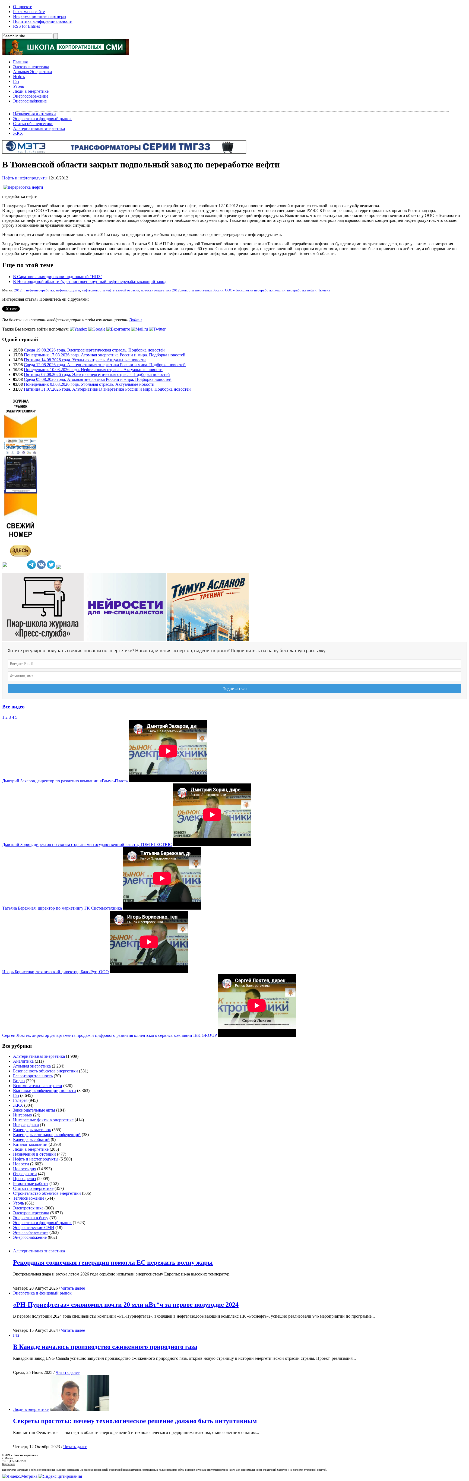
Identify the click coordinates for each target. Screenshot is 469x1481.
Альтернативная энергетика (39, 128)
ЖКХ (18, 133)
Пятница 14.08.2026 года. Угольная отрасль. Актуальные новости (85, 359)
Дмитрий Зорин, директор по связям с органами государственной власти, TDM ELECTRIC (87, 844)
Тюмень (324, 290)
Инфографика (26, 1124)
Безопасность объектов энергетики (45, 1071)
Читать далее (73, 1288)
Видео (19, 1080)
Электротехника (28, 1208)
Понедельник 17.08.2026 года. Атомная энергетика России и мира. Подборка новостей (104, 355)
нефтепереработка (40, 290)
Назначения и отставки (34, 113)
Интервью (22, 1115)
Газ (16, 81)
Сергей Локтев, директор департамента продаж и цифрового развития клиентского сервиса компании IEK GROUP (109, 1035)
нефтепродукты (68, 290)
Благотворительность (33, 1076)
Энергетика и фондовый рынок (42, 118)
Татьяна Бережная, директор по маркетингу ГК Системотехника (62, 908)
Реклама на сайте (29, 11)
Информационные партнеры (39, 16)
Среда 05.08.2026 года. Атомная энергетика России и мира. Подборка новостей (98, 379)
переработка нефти (301, 290)
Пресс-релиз (24, 1178)
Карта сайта (8, 1464)
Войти (135, 320)
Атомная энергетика (32, 1066)
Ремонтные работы (30, 1183)
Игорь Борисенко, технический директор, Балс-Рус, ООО (55, 971)
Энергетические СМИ (33, 1227)
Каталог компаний (30, 1144)
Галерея (20, 1100)
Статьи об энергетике (33, 123)
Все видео (13, 707)
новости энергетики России (202, 290)
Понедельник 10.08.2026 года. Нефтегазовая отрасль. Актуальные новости (93, 369)
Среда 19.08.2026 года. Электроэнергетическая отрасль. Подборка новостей (94, 350)
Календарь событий (31, 1139)
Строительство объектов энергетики (47, 1193)
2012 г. (19, 290)
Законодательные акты (34, 1110)
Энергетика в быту (30, 1217)
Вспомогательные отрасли (37, 1085)
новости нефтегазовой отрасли (115, 290)
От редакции (25, 1173)
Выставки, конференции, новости (44, 1090)
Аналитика (23, 1061)
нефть (86, 290)
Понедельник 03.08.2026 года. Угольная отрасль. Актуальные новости (89, 384)
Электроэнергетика (31, 66)
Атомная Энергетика (32, 71)
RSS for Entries (26, 26)
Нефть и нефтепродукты (24, 178)
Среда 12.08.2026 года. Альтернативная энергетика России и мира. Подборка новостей (105, 364)
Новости (21, 1164)
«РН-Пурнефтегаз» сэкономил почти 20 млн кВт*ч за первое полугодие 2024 (126, 1304)
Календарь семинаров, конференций (47, 1134)
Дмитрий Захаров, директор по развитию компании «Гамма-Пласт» (65, 781)
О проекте (22, 6)
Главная (20, 62)
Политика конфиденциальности (42, 21)
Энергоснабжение (30, 101)
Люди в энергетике (31, 91)
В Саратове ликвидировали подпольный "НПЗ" (57, 276)
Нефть (19, 76)
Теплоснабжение (28, 1198)
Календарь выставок (32, 1129)
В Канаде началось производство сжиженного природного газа (105, 1346)
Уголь (18, 86)
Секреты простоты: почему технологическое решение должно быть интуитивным (135, 1420)
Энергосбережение (30, 96)
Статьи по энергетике (33, 1188)
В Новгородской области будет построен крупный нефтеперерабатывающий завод (89, 281)
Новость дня (24, 1168)
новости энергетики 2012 (160, 290)
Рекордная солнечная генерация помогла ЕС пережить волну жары (113, 1262)
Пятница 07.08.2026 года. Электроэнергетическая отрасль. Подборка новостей (97, 374)
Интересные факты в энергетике (43, 1120)
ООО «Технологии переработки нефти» (255, 290)
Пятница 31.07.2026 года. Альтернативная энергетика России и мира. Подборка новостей (107, 389)
